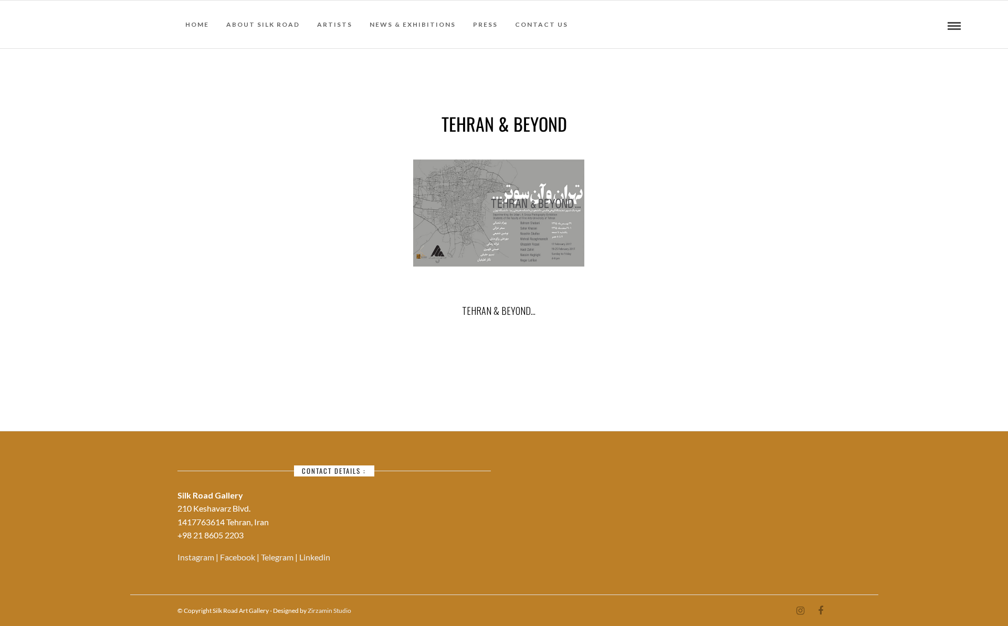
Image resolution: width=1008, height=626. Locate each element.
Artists (334, 24)
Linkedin (314, 557)
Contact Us (541, 24)
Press (485, 24)
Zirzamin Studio (329, 610)
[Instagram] (800, 611)
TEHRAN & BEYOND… (499, 310)
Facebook (238, 557)
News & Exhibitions (413, 24)
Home (197, 24)
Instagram (196, 557)
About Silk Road (263, 24)
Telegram (278, 557)
